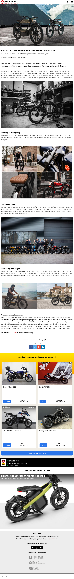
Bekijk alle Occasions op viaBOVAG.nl (37, 357)
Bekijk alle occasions (37, 453)
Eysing (41, 340)
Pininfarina (48, 340)
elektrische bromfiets (30, 340)
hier (15, 333)
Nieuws (14, 57)
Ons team (51, 538)
